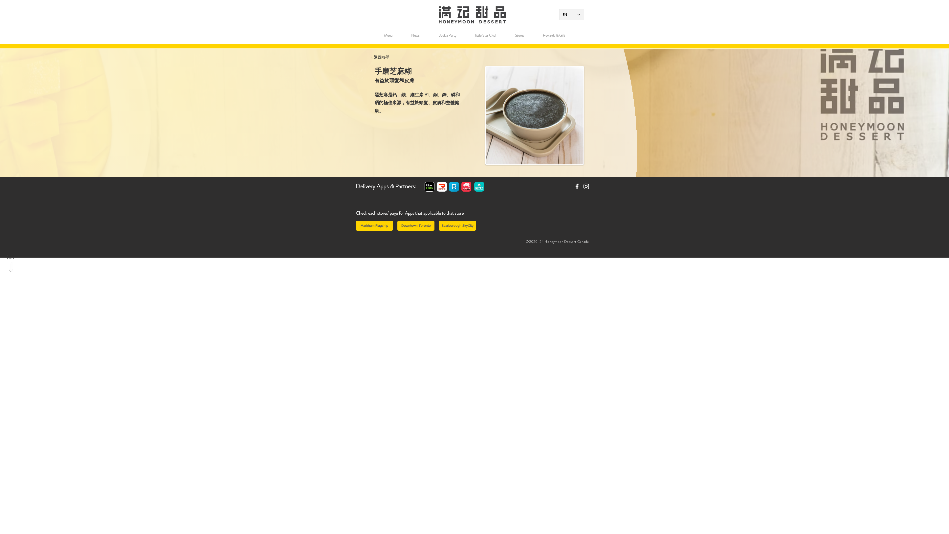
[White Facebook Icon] (577, 186)
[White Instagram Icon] (586, 186)
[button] (520, 35)
